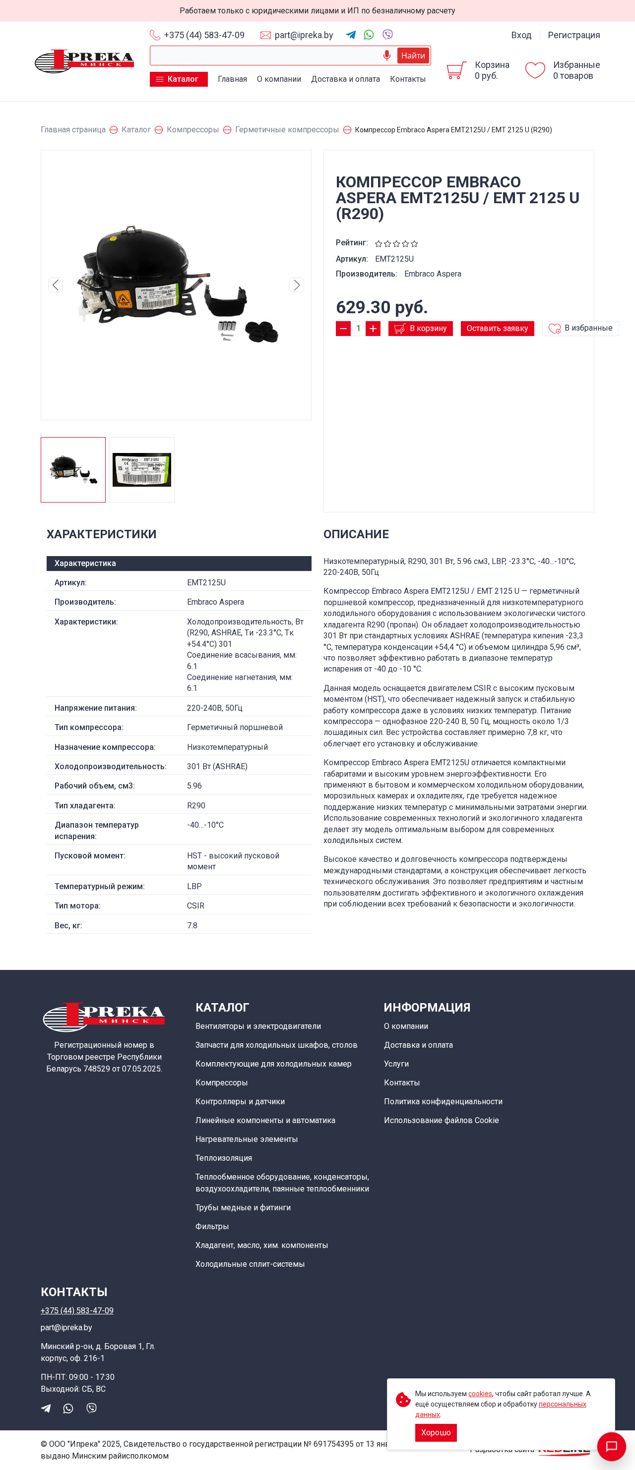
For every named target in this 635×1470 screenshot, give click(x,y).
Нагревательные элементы (246, 1139)
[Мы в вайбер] (387, 34)
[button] (55, 285)
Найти (413, 55)
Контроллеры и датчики (240, 1101)
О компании (279, 79)
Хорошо (436, 1432)
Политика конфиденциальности (443, 1101)
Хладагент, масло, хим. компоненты (261, 1245)
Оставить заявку (497, 328)
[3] (396, 242)
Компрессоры (221, 1082)
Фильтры (212, 1226)
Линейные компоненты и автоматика (265, 1120)
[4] (405, 242)
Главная (232, 79)
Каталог (183, 79)
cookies (480, 1394)
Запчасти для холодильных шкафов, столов (276, 1045)
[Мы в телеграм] (351, 35)
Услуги (396, 1064)
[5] (414, 242)
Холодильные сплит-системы (250, 1264)
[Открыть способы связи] (611, 1446)
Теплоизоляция (223, 1158)
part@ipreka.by (304, 35)
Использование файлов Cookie (441, 1120)
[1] (378, 242)
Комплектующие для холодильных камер (273, 1064)
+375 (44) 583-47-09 (204, 35)
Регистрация (574, 35)
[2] (387, 242)
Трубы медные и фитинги (243, 1207)
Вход (521, 35)
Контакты (408, 79)
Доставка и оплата (345, 79)
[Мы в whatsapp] (369, 35)
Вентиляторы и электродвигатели (258, 1026)
